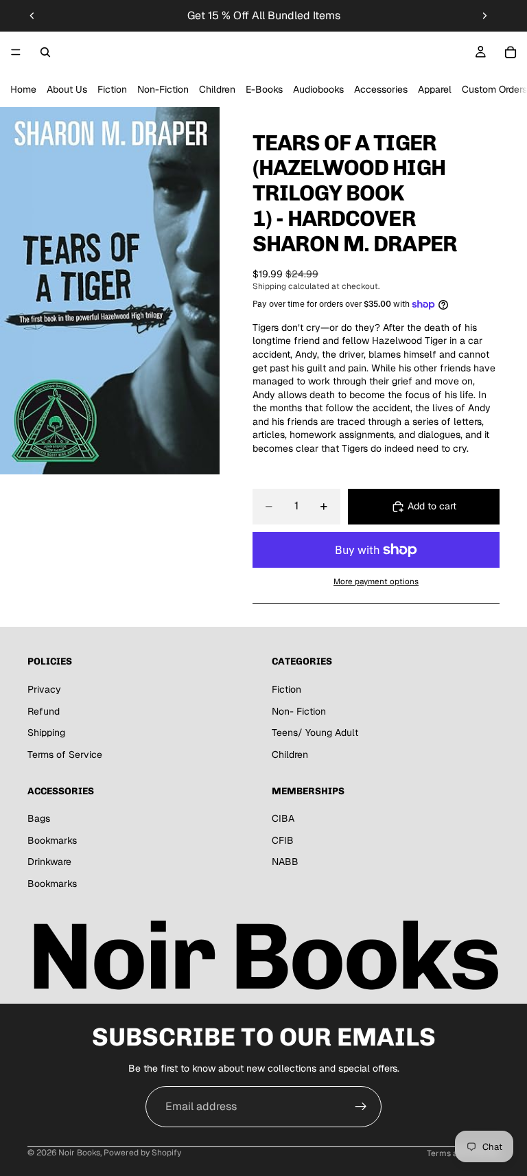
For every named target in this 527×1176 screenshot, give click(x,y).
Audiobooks (318, 89)
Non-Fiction (163, 89)
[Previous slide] (32, 16)
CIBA (283, 819)
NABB (285, 862)
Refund (43, 711)
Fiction (112, 89)
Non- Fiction (299, 711)
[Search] (45, 52)
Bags (38, 819)
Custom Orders (494, 89)
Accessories (381, 89)
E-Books (264, 89)
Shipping (46, 733)
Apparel (435, 89)
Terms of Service (64, 754)
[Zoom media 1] (110, 290)
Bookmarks (52, 840)
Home (23, 89)
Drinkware (49, 862)
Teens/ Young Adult (315, 733)
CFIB (283, 840)
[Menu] (16, 52)
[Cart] (510, 52)
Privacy (44, 689)
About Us (67, 89)
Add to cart (432, 506)
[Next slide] (484, 16)
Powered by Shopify (142, 1152)
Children (217, 89)
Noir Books (79, 1152)
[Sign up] (361, 1106)
